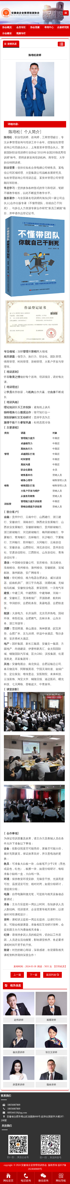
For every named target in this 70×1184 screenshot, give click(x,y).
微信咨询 (43, 1180)
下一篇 (33, 974)
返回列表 (51, 974)
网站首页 (8, 1180)
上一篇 (17, 974)
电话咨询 (26, 1180)
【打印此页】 (60, 966)
